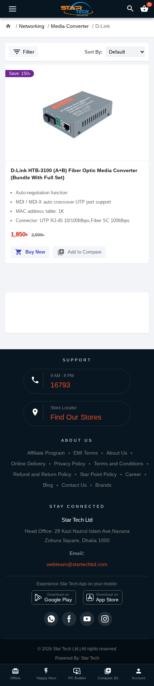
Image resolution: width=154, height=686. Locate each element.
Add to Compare (79, 252)
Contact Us (74, 485)
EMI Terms (85, 453)
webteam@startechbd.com (77, 564)
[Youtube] (87, 619)
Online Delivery (28, 463)
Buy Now (30, 252)
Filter (23, 51)
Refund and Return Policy (42, 474)
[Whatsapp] (51, 619)
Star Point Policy (98, 474)
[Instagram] (105, 619)
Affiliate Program (46, 453)
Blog (48, 485)
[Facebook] (69, 619)
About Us (116, 453)
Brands (103, 485)
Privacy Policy (69, 463)
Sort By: (93, 52)
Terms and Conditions (118, 463)
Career (133, 474)
